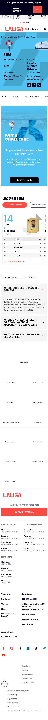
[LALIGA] (14, 29)
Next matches (32, 96)
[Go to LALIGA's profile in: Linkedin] (28, 648)
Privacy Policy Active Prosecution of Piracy (24, 711)
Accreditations (27, 674)
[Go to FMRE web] (11, 684)
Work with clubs (28, 682)
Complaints (26, 666)
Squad (16, 96)
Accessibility (12, 694)
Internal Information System (18, 690)
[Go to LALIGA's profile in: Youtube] (3, 655)
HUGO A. (17, 255)
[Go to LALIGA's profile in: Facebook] (3, 648)
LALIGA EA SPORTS (14, 205)
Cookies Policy (13, 707)
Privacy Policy (12, 702)
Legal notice (12, 699)
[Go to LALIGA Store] (24, 22)
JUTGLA (17, 243)
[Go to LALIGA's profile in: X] (29, 85)
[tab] (14, 205)
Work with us (27, 678)
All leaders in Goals (14, 262)
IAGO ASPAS (18, 247)
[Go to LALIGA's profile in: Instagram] (39, 85)
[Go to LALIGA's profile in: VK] (44, 648)
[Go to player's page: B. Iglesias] (33, 223)
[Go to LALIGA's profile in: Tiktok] (36, 648)
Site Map (25, 670)
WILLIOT (17, 251)
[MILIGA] (44, 29)
